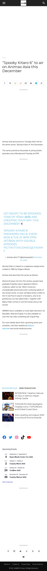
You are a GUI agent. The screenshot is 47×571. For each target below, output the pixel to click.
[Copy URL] (41, 83)
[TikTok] (26, 551)
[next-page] (7, 426)
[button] (4, 3)
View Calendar (7, 482)
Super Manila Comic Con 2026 (21, 457)
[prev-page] (3, 426)
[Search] (44, 3)
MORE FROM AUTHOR (27, 388)
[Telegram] (36, 83)
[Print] (31, 83)
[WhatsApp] (15, 83)
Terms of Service (37, 564)
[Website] (39, 551)
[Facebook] (4, 83)
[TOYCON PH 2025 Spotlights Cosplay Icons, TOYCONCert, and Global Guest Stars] (8, 407)
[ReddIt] (20, 83)
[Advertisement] (23, 30)
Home (4, 58)
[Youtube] (23, 557)
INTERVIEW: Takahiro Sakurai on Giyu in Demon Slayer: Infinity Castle (29, 396)
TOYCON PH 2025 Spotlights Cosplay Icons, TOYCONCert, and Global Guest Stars (28, 406)
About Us (7, 564)
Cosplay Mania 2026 (17, 463)
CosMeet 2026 (15, 470)
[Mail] (20, 551)
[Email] (25, 83)
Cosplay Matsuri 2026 (18, 477)
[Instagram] (14, 551)
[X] (10, 83)
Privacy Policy (25, 564)
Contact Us (15, 564)
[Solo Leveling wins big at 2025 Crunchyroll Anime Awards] (8, 418)
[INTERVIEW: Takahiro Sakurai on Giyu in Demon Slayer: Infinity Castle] (8, 396)
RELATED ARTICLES (9, 388)
